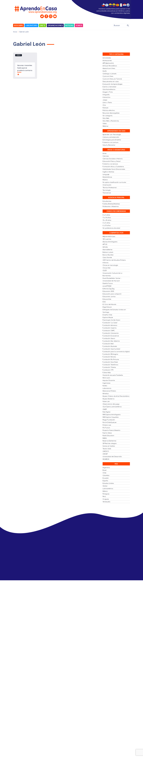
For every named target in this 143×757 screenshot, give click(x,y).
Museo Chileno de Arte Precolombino (116, 396)
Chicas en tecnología (110, 265)
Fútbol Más (107, 372)
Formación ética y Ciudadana (113, 166)
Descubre (18, 26)
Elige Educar (107, 307)
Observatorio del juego (111, 404)
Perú (104, 496)
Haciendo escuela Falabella (113, 375)
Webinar (105, 126)
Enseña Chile (107, 315)
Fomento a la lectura (110, 164)
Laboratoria (107, 388)
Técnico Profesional (110, 187)
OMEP (105, 409)
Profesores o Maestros (111, 206)
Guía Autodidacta (109, 89)
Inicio (15, 32)
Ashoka (105, 247)
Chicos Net (106, 268)
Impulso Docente (109, 380)
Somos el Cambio (109, 446)
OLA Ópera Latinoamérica (112, 406)
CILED (105, 270)
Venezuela (106, 501)
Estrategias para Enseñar (112, 140)
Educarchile (107, 299)
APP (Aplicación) (108, 63)
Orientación (107, 185)
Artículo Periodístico (110, 66)
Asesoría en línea (109, 68)
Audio (105, 71)
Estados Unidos (108, 483)
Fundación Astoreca (110, 325)
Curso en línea (108, 76)
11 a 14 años (107, 217)
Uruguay (106, 499)
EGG (104, 302)
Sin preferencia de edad (111, 228)
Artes (104, 153)
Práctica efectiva (109, 110)
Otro (104, 105)
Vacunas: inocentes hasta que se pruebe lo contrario (24, 68)
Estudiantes (107, 201)
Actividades (107, 58)
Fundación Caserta (109, 328)
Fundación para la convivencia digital (116, 351)
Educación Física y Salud (111, 161)
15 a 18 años (107, 220)
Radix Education (108, 435)
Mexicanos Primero (109, 391)
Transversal (107, 193)
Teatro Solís (107, 448)
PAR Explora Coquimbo (111, 417)
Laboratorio (31, 26)
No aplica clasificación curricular (114, 182)
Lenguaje (106, 174)
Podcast (105, 108)
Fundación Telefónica (110, 364)
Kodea (105, 385)
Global (105, 486)
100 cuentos (107, 239)
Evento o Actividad (109, 87)
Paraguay (106, 494)
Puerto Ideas (107, 433)
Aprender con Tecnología (112, 134)
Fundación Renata (109, 357)
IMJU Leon (106, 378)
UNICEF (105, 454)
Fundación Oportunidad (111, 349)
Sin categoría (107, 115)
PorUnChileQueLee (109, 422)
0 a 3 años (106, 215)
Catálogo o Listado (109, 73)
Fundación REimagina (110, 354)
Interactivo (106, 97)
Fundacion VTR (108, 370)
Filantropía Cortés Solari (111, 320)
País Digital (106, 412)
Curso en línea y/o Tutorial (112, 79)
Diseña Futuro (108, 283)
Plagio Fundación (109, 420)
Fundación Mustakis (110, 346)
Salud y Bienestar (109, 145)
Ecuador (106, 478)
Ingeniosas (106, 383)
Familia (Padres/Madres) (111, 204)
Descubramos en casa (111, 81)
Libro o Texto (107, 102)
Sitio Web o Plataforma (111, 121)
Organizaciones (55, 26)
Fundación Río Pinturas (111, 359)
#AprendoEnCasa (109, 236)
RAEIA (105, 438)
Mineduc (106, 393)
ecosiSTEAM (107, 286)
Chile (104, 473)
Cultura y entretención (111, 137)
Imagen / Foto (108, 92)
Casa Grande (107, 257)
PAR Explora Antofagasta (111, 414)
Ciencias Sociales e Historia (112, 158)
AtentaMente (107, 249)
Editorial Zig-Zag (108, 288)
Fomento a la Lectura (110, 142)
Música (105, 179)
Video (18, 55)
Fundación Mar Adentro (111, 341)
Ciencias (106, 156)
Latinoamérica (108, 488)
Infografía (106, 94)
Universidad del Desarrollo (112, 456)
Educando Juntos (109, 296)
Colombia (106, 475)
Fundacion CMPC (109, 330)
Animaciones (107, 60)
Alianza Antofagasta (110, 242)
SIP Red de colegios (110, 443)
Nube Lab (106, 401)
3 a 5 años (106, 223)
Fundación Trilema (109, 367)
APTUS (105, 244)
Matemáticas (107, 177)
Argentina (106, 467)
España (105, 480)
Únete (42, 26)
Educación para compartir (112, 294)
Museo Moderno (108, 399)
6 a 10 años (107, 225)
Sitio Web (106, 118)
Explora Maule (108, 317)
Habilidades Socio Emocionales (114, 169)
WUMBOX (106, 459)
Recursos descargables (111, 113)
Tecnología (107, 190)
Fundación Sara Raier (110, 362)
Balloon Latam (108, 252)
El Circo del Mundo (109, 304)
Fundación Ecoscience (111, 336)
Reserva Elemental (109, 441)
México (105, 491)
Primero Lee (107, 425)
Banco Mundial (108, 255)
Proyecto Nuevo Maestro (111, 430)
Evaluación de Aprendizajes (112, 84)
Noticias (69, 26)
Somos (79, 26)
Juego (105, 100)
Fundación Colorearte (111, 333)
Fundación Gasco (109, 338)
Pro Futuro (106, 427)
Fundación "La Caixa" (110, 322)
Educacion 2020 (108, 291)
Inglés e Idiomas (108, 172)
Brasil (104, 470)
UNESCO (106, 451)
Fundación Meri (108, 343)
